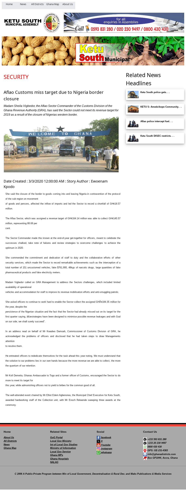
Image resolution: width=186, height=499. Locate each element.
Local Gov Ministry (60, 441)
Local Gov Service (60, 451)
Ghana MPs (56, 455)
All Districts (10, 441)
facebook (105, 437)
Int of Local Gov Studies (63, 444)
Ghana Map (10, 448)
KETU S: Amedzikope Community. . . (161, 106)
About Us (9, 437)
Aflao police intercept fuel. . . (156, 121)
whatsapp (106, 452)
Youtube (105, 445)
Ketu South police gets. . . (155, 92)
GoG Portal (56, 437)
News (7, 444)
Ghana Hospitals (59, 458)
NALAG (54, 462)
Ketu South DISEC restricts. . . (157, 136)
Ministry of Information (63, 448)
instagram (106, 448)
